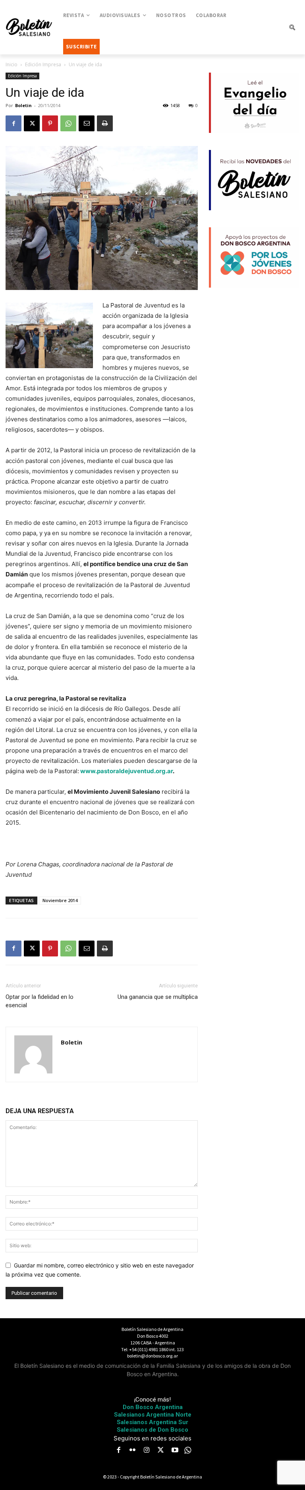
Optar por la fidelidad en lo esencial (39, 1001)
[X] (32, 123)
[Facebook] (13, 123)
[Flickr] (132, 1451)
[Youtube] (175, 1451)
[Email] (87, 123)
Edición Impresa (43, 64)
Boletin (23, 105)
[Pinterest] (50, 123)
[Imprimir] (105, 123)
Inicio (11, 64)
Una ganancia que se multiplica (158, 996)
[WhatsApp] (68, 123)
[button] (292, 27)
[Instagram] (146, 1451)
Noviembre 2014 (59, 900)
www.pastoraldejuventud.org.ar (126, 771)
